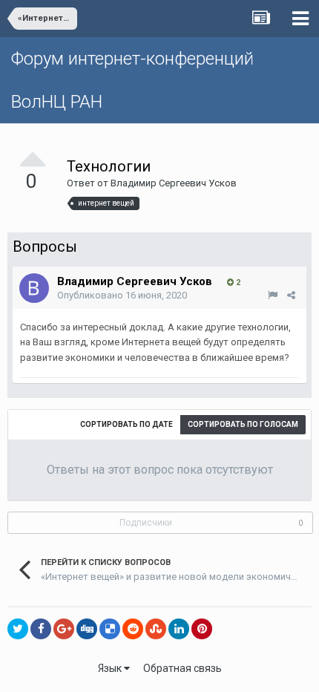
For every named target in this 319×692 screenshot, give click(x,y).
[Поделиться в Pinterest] (201, 628)
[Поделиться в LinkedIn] (178, 628)
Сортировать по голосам (243, 424)
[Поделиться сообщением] (291, 295)
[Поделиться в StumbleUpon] (155, 628)
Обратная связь (182, 668)
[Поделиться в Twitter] (17, 628)
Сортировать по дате (126, 424)
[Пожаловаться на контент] (272, 295)
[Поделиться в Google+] (63, 628)
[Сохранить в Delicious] (109, 628)
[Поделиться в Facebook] (40, 628)
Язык (111, 668)
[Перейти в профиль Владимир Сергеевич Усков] (34, 288)
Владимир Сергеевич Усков (174, 183)
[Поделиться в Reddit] (132, 628)
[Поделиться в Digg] (86, 628)
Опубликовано (122, 295)
